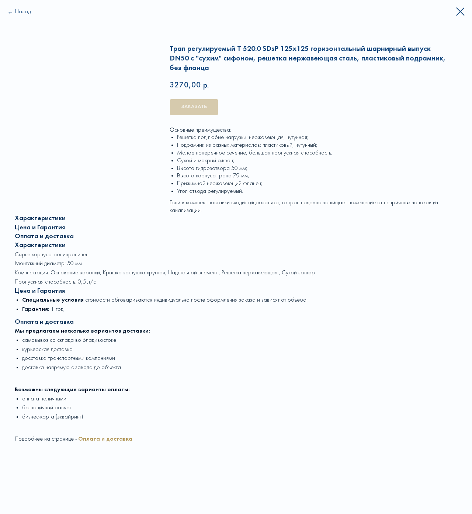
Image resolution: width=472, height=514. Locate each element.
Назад (23, 12)
